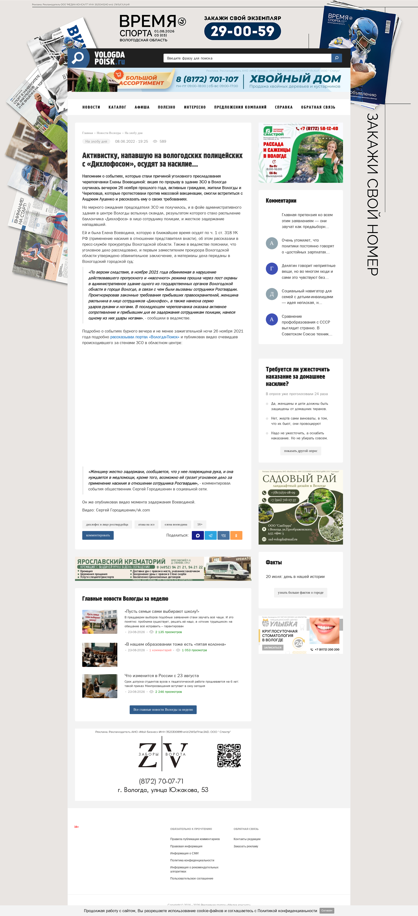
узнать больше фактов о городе (300, 592)
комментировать (98, 535)
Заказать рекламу (246, 846)
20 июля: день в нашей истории (295, 576)
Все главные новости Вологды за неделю (163, 709)
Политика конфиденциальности (192, 860)
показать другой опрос (300, 451)
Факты (274, 562)
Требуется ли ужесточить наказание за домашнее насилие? (298, 377)
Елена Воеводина (176, 524)
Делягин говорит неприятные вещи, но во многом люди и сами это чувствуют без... (309, 271)
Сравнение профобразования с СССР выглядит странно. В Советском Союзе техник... (307, 325)
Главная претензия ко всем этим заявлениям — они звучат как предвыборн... (307, 220)
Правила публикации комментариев (195, 839)
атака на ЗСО (146, 524)
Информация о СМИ (184, 853)
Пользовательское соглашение (191, 878)
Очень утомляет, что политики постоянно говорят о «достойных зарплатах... (308, 246)
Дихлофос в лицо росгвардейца (107, 524)
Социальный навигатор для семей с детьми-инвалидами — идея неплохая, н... (307, 296)
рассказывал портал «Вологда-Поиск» (144, 336)
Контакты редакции (247, 839)
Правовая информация (186, 846)
